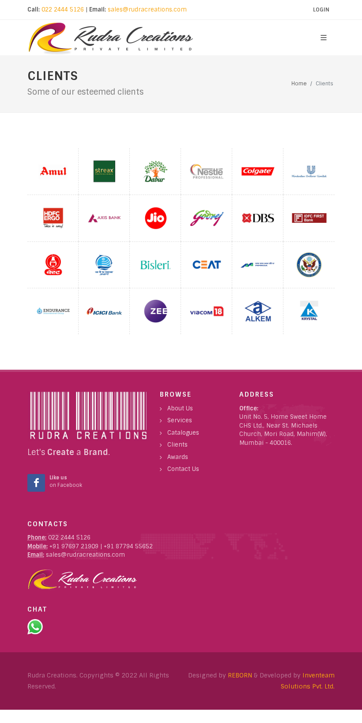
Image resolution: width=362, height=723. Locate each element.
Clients (177, 444)
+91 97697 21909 (73, 546)
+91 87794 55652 (128, 546)
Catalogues (183, 432)
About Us (180, 408)
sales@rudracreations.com (147, 9)
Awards (177, 457)
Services (179, 420)
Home (299, 83)
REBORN (240, 675)
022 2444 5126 (62, 9)
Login (321, 9)
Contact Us (183, 469)
